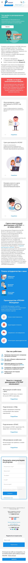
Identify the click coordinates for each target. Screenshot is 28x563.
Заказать (7, 26)
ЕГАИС (22, 364)
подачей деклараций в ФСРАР (12, 246)
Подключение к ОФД (10, 407)
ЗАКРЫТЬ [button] (14, 559)
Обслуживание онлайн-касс (12, 440)
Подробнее (14, 399)
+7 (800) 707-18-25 (14, 527)
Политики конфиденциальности (9, 490)
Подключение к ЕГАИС (10, 424)
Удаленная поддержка (14, 517)
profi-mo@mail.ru (14, 524)
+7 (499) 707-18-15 (14, 514)
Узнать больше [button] (12, 555)
